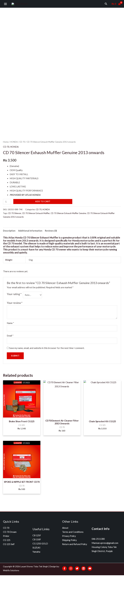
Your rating (14, 294)
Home (5, 142)
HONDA (14, 142)
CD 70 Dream (9, 532)
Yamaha (36, 551)
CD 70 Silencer (14, 213)
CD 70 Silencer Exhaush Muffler (36, 213)
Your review (14, 302)
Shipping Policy (69, 540)
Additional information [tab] (30, 230)
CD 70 (22, 142)
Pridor (6, 536)
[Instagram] (71, 568)
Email (10, 335)
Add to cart (42, 201)
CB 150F (37, 539)
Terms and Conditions (72, 532)
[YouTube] (90, 568)
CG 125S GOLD (40, 543)
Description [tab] (9, 230)
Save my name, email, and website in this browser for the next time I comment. (47, 348)
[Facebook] (64, 568)
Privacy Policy (69, 536)
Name (10, 323)
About (65, 528)
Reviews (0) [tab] (51, 230)
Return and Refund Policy (74, 544)
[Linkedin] (83, 568)
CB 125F (37, 535)
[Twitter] (77, 568)
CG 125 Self (9, 544)
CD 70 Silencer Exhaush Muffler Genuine (68, 213)
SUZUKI (36, 547)
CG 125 (6, 540)
